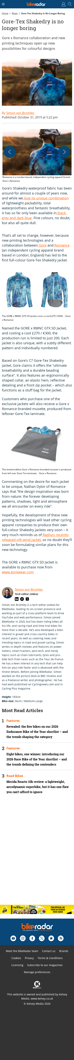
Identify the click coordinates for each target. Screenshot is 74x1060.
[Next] (64, 152)
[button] (37, 156)
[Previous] (10, 152)
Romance (61, 245)
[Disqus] (37, 852)
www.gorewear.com (18, 572)
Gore (42, 245)
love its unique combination (46, 198)
